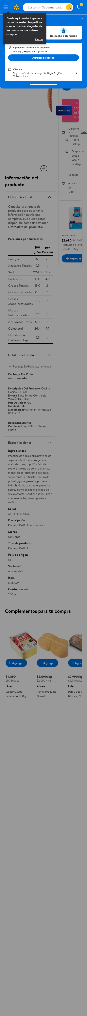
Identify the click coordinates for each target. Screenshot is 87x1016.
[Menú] (6, 7)
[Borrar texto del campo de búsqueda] (63, 7)
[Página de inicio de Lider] (16, 7)
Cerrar (39, 39)
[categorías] (69, 7)
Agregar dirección (43, 58)
